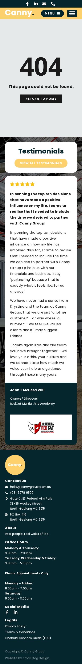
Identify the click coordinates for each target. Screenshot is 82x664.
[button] (72, 13)
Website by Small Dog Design (27, 658)
